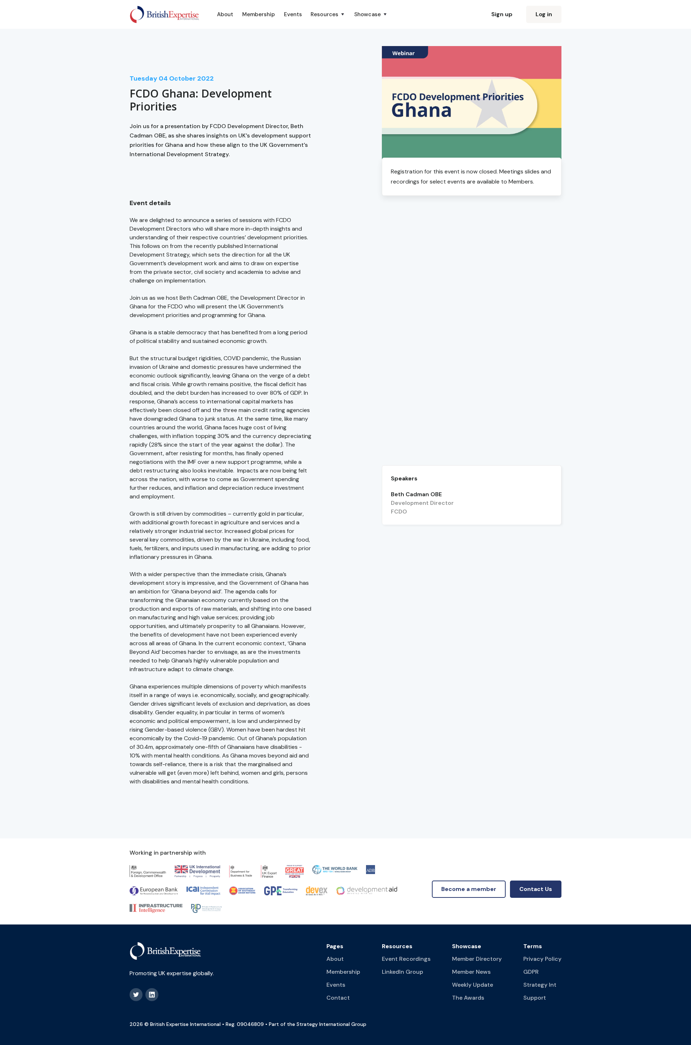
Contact (338, 997)
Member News (471, 972)
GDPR (531, 972)
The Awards (468, 997)
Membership (258, 14)
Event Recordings (406, 959)
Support (534, 997)
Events (293, 14)
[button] (328, 14)
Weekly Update (472, 985)
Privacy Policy (542, 959)
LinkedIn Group (402, 972)
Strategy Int (539, 985)
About (225, 14)
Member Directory (477, 959)
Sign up (501, 14)
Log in (544, 14)
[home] (165, 14)
